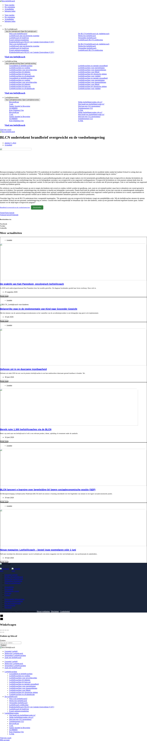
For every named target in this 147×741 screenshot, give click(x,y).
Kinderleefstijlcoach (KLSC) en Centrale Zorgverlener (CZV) (31, 42)
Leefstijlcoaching (11, 672)
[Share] (3, 630)
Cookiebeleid (65, 611)
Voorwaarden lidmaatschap (14, 599)
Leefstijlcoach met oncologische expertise (24, 36)
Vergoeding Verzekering (13, 581)
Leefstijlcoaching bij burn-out (20, 74)
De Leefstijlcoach (11, 697)
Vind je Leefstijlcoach (12, 583)
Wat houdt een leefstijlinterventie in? (91, 104)
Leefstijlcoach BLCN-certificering (90, 40)
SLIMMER (13, 108)
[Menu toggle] (1, 25)
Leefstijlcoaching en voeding (19, 68)
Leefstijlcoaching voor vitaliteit (89, 76)
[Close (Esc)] (1, 630)
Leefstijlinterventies (12, 713)
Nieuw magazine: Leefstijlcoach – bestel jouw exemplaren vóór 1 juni (38, 550)
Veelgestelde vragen (12, 591)
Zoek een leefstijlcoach (13, 658)
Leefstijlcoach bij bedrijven (19, 38)
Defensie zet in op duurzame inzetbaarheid (23, 369)
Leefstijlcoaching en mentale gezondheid (93, 66)
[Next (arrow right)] (3, 632)
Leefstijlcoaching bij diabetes (19, 72)
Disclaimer (55, 611)
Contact (7, 595)
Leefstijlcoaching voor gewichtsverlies (23, 70)
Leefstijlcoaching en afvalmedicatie (22, 76)
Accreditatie (9, 589)
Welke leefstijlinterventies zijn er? (90, 102)
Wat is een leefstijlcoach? (18, 34)
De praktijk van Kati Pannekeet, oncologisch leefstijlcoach (32, 284)
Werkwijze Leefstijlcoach (14, 579)
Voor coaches (9, 5)
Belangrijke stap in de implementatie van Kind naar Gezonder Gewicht (38, 309)
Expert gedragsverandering (19, 40)
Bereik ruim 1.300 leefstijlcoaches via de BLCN (25, 429)
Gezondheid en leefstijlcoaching (20, 66)
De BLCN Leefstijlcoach (14, 577)
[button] (73, 224)
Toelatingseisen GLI (85, 108)
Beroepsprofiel (10, 605)
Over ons (8, 593)
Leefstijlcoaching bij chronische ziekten (92, 74)
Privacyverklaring (43, 611)
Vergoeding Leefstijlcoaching (15, 655)
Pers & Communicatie (13, 603)
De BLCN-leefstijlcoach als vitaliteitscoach (93, 34)
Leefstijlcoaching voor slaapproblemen (92, 70)
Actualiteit (8, 145)
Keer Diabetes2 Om (16, 110)
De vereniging (10, 7)
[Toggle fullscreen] (5, 630)
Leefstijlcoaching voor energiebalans (91, 68)
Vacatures (8, 607)
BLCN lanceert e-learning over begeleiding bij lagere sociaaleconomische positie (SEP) (47, 489)
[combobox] (10, 643)
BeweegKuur (14, 102)
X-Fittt (80, 110)
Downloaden (37, 207)
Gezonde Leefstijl (11, 575)
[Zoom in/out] (8, 630)
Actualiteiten (9, 9)
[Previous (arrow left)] (1, 632)
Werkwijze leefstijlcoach (87, 36)
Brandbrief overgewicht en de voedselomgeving (15, 207)
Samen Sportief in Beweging (19, 106)
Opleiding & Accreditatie (14, 601)
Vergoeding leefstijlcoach (87, 38)
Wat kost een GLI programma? (89, 106)
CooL (11, 104)
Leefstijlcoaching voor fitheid (88, 72)
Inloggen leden (10, 11)
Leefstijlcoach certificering (18, 705)
